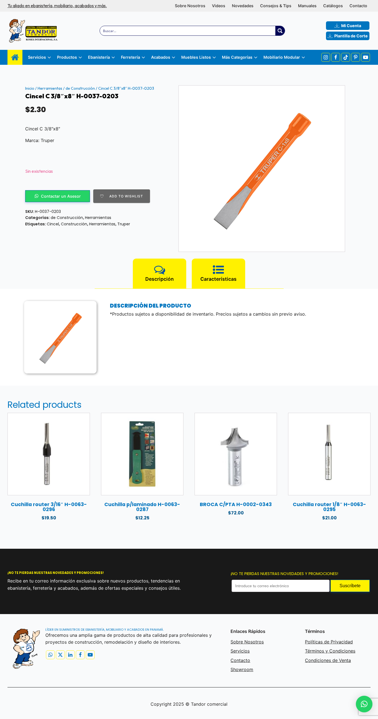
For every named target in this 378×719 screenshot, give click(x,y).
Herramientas (50, 88)
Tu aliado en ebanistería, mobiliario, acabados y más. (57, 5)
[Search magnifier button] (280, 30)
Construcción (74, 224)
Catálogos (333, 5)
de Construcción (80, 88)
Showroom (242, 669)
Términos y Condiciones (330, 651)
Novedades (242, 5)
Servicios (240, 651)
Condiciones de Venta (328, 660)
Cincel (53, 224)
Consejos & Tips (275, 5)
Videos (218, 5)
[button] (364, 704)
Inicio (29, 88)
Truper (123, 224)
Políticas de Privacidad (329, 642)
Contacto (358, 5)
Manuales (307, 5)
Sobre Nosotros (190, 5)
